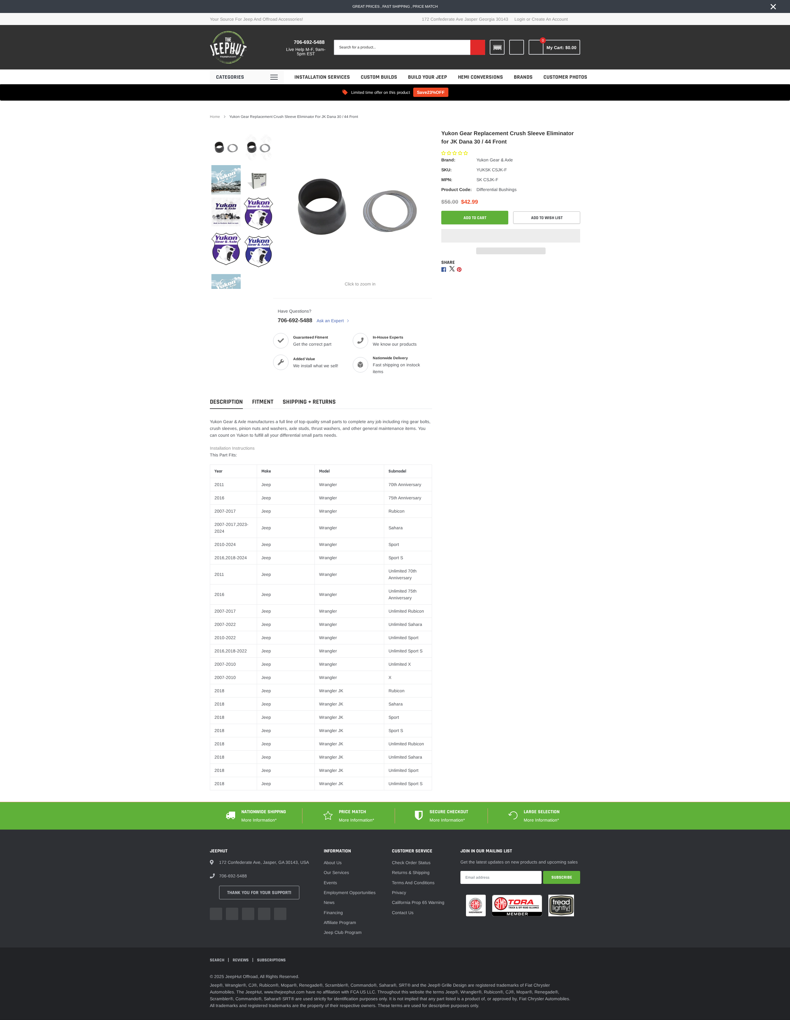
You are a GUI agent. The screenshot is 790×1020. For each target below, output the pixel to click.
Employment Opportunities (350, 892)
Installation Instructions (232, 448)
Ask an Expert (331, 320)
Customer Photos (565, 77)
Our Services (336, 872)
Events (330, 882)
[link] (516, 47)
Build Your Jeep (427, 77)
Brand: (448, 159)
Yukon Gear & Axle (494, 159)
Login (519, 19)
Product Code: (456, 189)
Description (226, 402)
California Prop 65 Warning (418, 902)
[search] (477, 47)
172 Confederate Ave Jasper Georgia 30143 (465, 19)
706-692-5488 (309, 42)
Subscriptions (271, 960)
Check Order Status (411, 862)
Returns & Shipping (411, 872)
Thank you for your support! (259, 892)
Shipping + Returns (309, 402)
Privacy (399, 892)
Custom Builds (379, 77)
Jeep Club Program (343, 932)
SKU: (446, 169)
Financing (333, 912)
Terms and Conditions (413, 882)
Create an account (550, 19)
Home (215, 116)
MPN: (446, 179)
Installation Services (322, 77)
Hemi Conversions (480, 77)
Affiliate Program (340, 922)
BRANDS (523, 77)
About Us (333, 862)
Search (217, 960)
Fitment (262, 402)
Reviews (241, 960)
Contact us (403, 912)
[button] (455, 153)
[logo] (228, 47)
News (329, 902)
